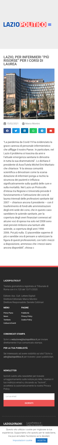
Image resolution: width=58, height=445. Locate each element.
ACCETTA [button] (41, 440)
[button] (49, 24)
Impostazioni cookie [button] (22, 440)
